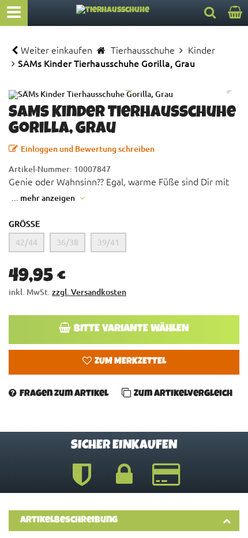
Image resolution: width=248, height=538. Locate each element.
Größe (24, 223)
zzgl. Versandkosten (89, 291)
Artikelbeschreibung (69, 520)
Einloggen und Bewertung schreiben (88, 148)
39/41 (108, 242)
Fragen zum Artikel (64, 394)
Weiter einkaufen (56, 49)
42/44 (26, 242)
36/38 (67, 242)
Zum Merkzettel (130, 362)
